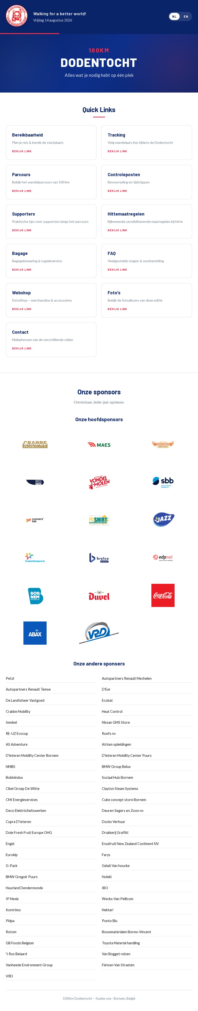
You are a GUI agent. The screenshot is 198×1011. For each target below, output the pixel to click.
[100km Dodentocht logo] (17, 16)
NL (174, 16)
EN (186, 16)
